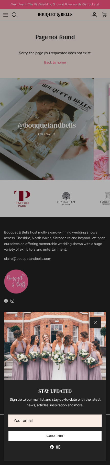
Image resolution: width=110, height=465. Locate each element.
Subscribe (55, 436)
